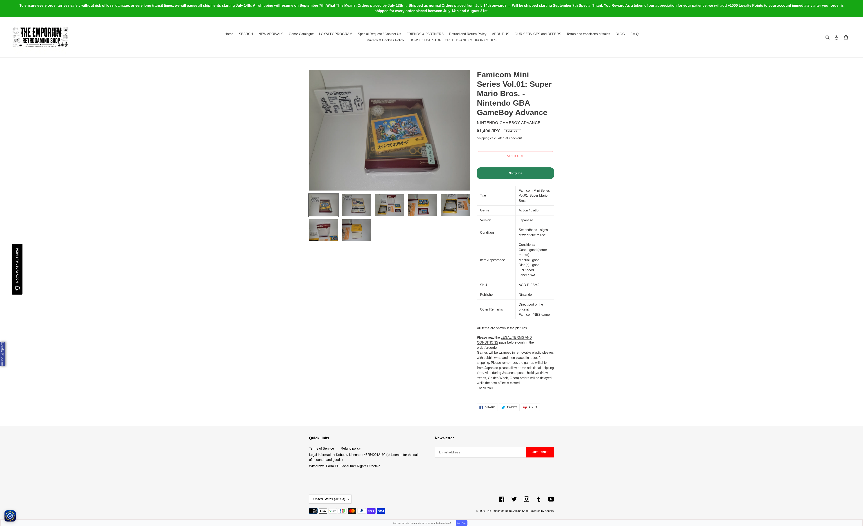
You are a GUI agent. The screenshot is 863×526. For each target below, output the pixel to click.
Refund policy (351, 448)
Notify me (515, 173)
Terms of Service (321, 448)
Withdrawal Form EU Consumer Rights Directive (344, 466)
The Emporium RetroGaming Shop (507, 511)
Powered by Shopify (541, 511)
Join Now (461, 523)
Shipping (483, 138)
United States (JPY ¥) (329, 499)
